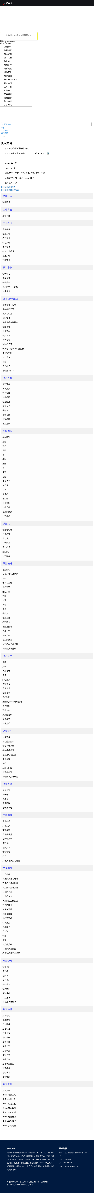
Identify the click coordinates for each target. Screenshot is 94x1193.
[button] (3, 137)
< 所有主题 (6, 124)
